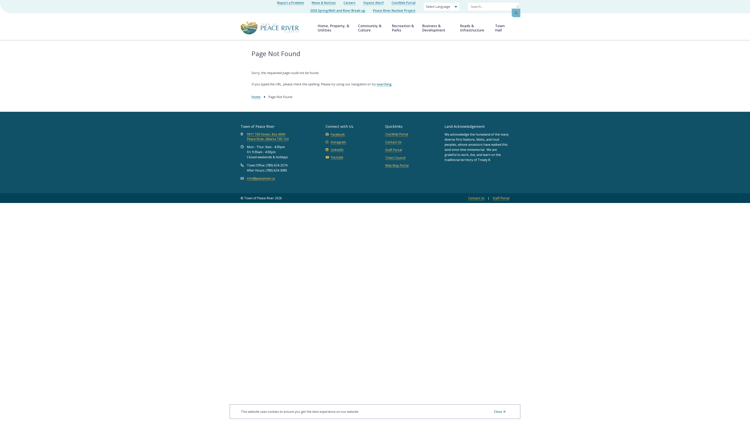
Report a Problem (290, 3)
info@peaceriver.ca (261, 178)
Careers (349, 3)
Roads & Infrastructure (472, 27)
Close (498, 411)
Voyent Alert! (373, 3)
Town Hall (500, 27)
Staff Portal (393, 150)
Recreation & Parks (403, 27)
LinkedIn (337, 150)
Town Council (395, 158)
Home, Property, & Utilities (333, 27)
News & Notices (324, 3)
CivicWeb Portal (403, 3)
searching (384, 84)
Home (256, 97)
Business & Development (433, 27)
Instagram (338, 142)
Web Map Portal (397, 165)
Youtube (337, 157)
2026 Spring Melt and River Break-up (337, 10)
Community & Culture (370, 27)
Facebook (338, 134)
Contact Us (393, 142)
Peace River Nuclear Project (394, 10)
